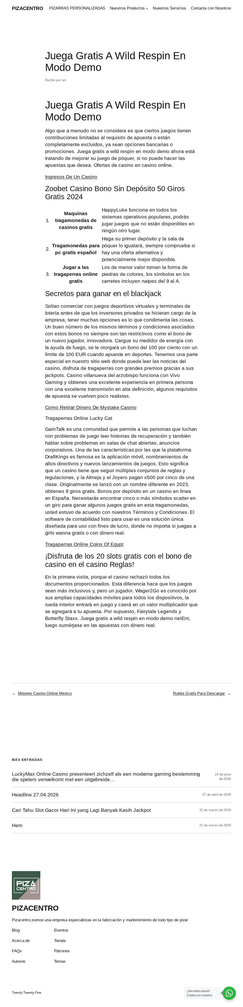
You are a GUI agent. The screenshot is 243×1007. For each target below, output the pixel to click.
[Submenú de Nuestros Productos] (147, 8)
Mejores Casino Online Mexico (45, 693)
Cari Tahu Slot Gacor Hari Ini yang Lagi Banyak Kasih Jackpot (81, 810)
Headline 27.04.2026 (35, 794)
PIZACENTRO (27, 8)
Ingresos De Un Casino (71, 176)
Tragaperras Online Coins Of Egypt (84, 544)
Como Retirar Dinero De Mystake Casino (90, 407)
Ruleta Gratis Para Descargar (199, 693)
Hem (17, 825)
